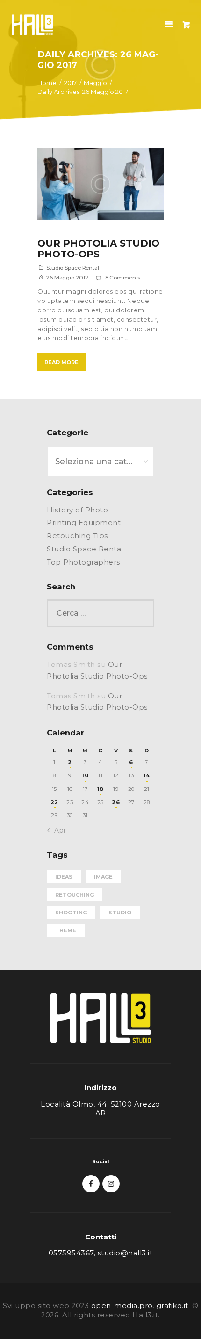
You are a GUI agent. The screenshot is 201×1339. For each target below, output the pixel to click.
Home (47, 82)
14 (147, 775)
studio (119, 912)
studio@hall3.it (125, 1253)
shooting (71, 912)
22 (54, 802)
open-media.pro (122, 1305)
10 (85, 775)
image (103, 877)
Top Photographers (83, 562)
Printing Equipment (84, 523)
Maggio (95, 82)
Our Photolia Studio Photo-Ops (98, 249)
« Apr (57, 830)
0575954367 (71, 1253)
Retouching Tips (77, 536)
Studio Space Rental (72, 267)
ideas (63, 877)
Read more (61, 362)
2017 (70, 82)
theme (65, 930)
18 (100, 789)
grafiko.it (172, 1305)
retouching (74, 894)
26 (116, 802)
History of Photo (77, 510)
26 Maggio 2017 (67, 277)
